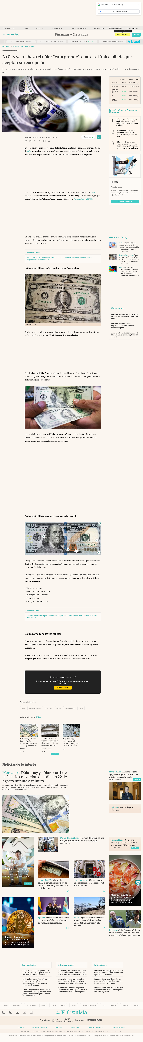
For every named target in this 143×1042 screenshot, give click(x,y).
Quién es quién (99, 28)
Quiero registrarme (62, 688)
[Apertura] (45, 1020)
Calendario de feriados (89, 1005)
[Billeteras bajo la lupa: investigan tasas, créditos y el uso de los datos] (89, 869)
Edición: (132, 28)
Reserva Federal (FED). (83, 199)
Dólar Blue (16, 1005)
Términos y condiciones (73, 1031)
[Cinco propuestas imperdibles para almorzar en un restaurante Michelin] (125, 880)
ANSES (136, 1005)
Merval (63, 1005)
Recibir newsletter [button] (126, 201)
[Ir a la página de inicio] (13, 34)
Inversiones (125, 1005)
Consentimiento (99, 1031)
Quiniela (73, 1005)
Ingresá (136, 34)
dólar (33, 46)
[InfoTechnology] (94, 1020)
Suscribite (58, 1027)
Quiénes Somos (75, 1027)
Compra (137, 79)
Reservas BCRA (57, 28)
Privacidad (87, 1031)
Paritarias (113, 1005)
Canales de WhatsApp (39, 1027)
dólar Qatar (49, 708)
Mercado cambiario (35, 708)
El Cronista (6, 46)
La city (114, 182)
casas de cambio (70, 708)
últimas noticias (9, 28)
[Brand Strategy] (68, 1020)
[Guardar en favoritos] (99, 137)
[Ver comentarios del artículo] (49, 141)
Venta (131, 79)
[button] (138, 883)
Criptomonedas (31, 1005)
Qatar (93, 192)
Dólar (25, 28)
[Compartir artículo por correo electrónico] (44, 141)
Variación (122, 79)
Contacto (21, 1027)
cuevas (81, 708)
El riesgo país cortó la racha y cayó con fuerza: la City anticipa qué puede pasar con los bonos (127, 145)
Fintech (53, 1005)
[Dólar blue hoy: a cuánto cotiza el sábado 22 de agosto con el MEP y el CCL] (71, 730)
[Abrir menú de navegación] (3, 34)
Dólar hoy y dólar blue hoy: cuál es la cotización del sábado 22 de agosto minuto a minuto (127, 122)
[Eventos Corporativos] (57, 1020)
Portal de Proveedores (95, 1027)
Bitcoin (43, 1005)
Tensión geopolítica (78, 28)
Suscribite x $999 (122, 34)
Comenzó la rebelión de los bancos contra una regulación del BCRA (127, 134)
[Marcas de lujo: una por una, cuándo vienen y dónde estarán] (48, 846)
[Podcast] (79, 1020)
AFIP (103, 1005)
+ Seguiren (89, 137)
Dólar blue (40, 28)
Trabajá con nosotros (118, 1027)
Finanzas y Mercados (20, 46)
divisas (59, 708)
